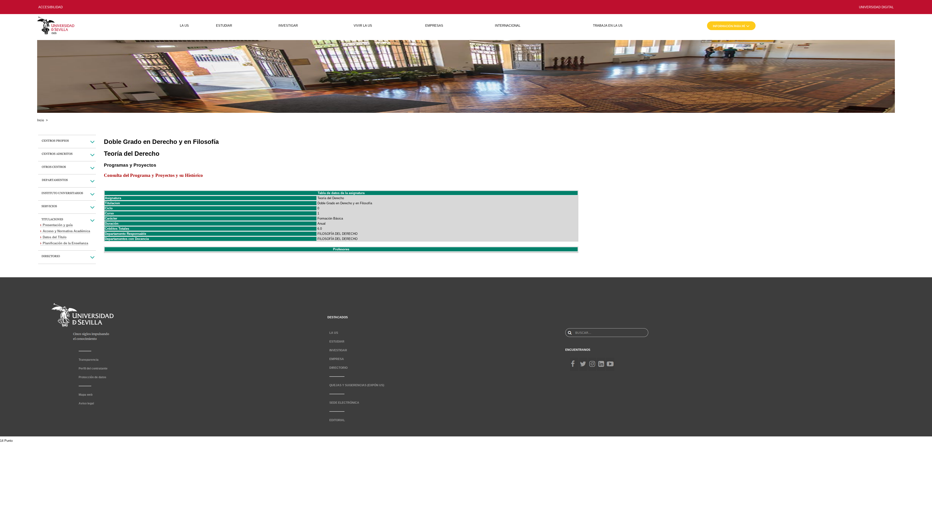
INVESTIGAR (288, 25)
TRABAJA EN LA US (608, 25)
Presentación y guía (58, 225)
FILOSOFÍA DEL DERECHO (337, 234)
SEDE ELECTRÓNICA (344, 402)
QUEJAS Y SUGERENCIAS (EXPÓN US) (356, 385)
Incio (40, 120)
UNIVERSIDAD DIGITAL (876, 7)
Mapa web (85, 394)
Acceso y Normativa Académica (66, 231)
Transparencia (89, 359)
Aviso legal (86, 403)
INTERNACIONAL (507, 25)
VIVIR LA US (363, 25)
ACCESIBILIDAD (50, 7)
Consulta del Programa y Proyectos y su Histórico (153, 175)
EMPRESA (336, 359)
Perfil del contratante (93, 368)
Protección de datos (92, 377)
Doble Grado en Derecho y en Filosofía (344, 203)
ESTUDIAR (224, 25)
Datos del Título (55, 237)
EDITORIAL (337, 420)
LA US (184, 25)
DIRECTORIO (338, 367)
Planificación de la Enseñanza (65, 243)
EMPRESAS (434, 25)
